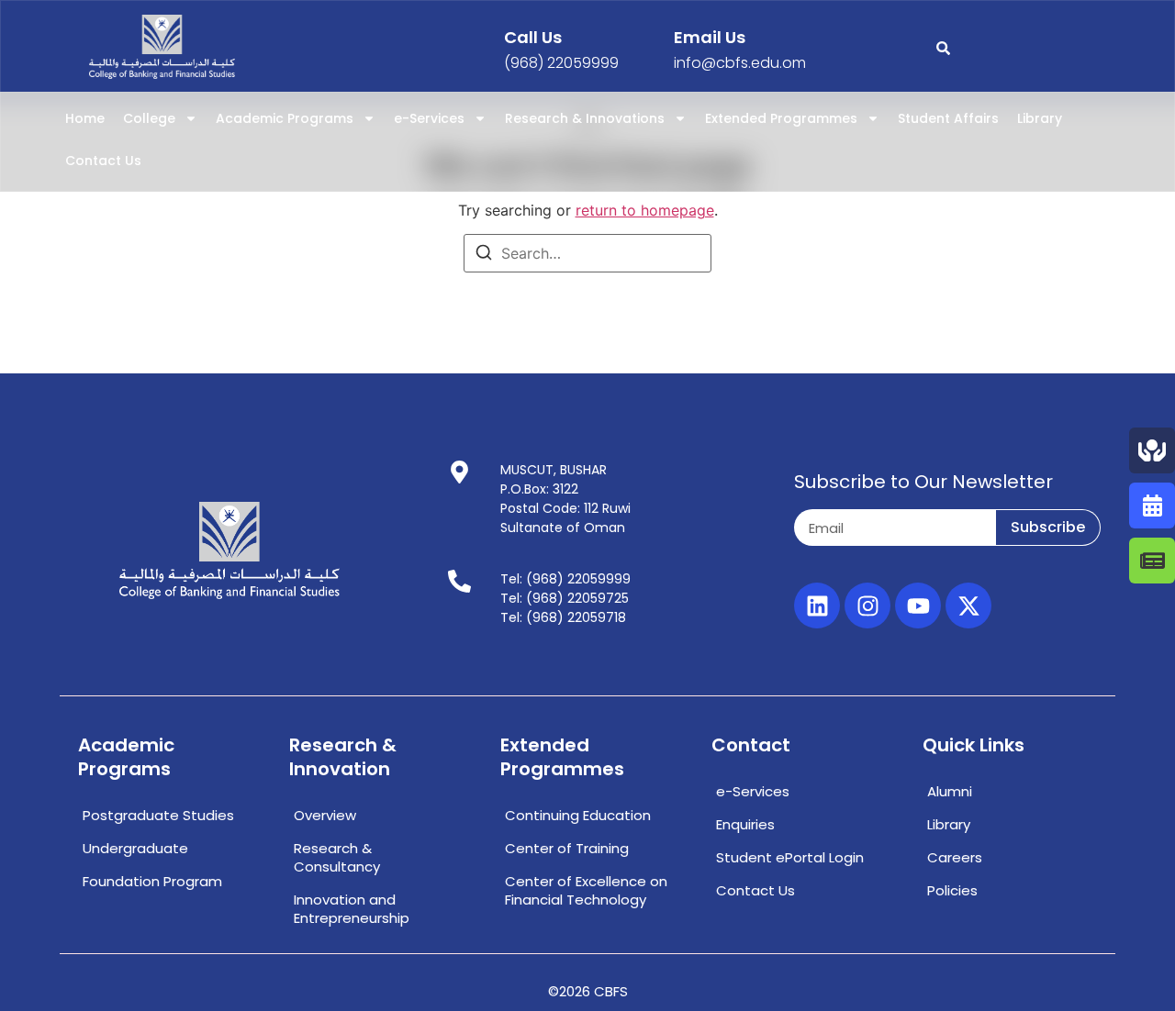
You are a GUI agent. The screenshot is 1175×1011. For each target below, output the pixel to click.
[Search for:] (587, 253)
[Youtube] (918, 605)
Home (85, 118)
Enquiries (745, 824)
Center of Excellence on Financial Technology (586, 890)
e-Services (429, 118)
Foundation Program (152, 881)
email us (709, 37)
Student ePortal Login (790, 857)
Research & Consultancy (337, 857)
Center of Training (567, 848)
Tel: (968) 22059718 (563, 617)
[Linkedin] (817, 605)
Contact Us (103, 160)
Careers (954, 857)
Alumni (949, 791)
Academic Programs (284, 118)
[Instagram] (867, 605)
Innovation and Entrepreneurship (351, 909)
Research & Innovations (585, 118)
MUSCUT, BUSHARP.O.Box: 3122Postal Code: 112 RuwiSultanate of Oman (565, 499)
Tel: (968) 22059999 (565, 579)
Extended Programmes (781, 118)
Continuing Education (578, 815)
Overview (325, 815)
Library (1039, 118)
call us (533, 37)
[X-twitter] (968, 605)
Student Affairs (948, 118)
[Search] (484, 255)
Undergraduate (135, 848)
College (149, 118)
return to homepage (645, 210)
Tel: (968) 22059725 (564, 598)
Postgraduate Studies (158, 815)
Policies (952, 890)
